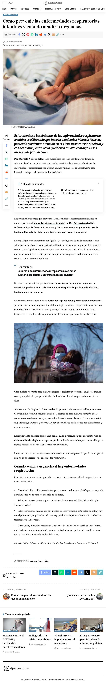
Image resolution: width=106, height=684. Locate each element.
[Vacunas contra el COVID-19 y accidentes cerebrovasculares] (14, 625)
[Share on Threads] (49, 34)
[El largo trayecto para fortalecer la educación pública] (91, 625)
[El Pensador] (53, 3)
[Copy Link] (58, 34)
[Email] (53, 34)
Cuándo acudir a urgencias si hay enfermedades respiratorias (77, 191)
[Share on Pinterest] (28, 34)
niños (47, 561)
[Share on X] (23, 34)
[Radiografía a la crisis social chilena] (40, 625)
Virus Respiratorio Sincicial (49, 223)
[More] (62, 34)
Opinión (32, 631)
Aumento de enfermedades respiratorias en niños (47, 271)
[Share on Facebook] (19, 34)
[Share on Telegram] (45, 34)
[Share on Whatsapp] (32, 34)
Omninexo (80, 680)
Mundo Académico (10, 15)
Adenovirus (80, 223)
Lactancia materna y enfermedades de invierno (45, 275)
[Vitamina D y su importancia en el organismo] (65, 625)
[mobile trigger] (5, 3)
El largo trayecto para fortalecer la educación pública (91, 639)
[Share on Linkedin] (36, 34)
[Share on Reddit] (41, 34)
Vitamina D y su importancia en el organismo (64, 639)
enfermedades (36, 561)
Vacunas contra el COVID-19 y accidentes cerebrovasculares (14, 641)
